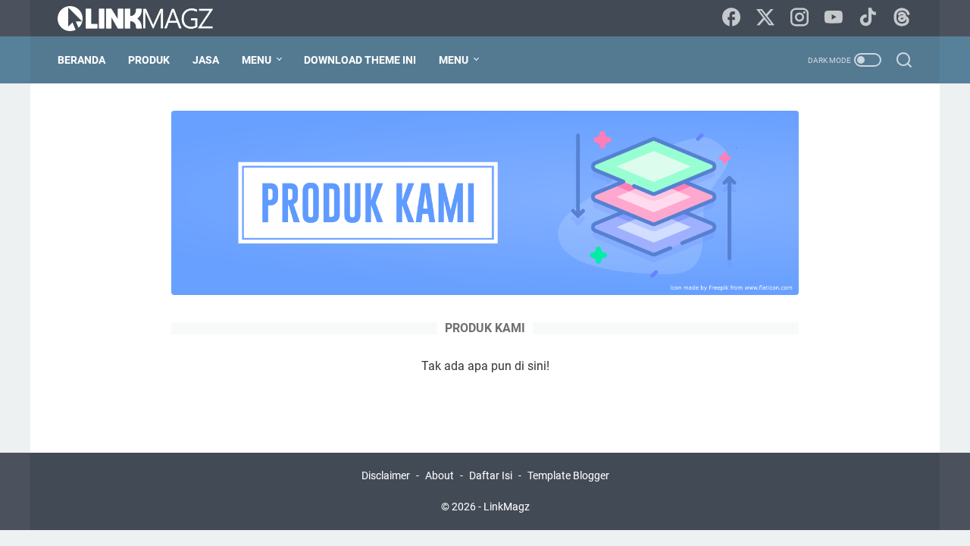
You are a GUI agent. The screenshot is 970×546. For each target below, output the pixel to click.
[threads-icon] (901, 18)
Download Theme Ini (360, 60)
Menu (256, 60)
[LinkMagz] (145, 18)
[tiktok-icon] (867, 18)
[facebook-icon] (731, 18)
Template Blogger (568, 475)
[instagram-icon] (799, 18)
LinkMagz (506, 506)
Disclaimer (385, 475)
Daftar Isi (490, 475)
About (439, 475)
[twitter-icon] (765, 18)
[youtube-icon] (833, 18)
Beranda (81, 60)
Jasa (205, 60)
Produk (149, 60)
